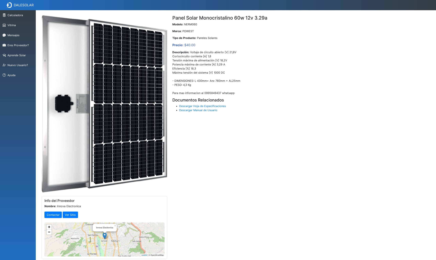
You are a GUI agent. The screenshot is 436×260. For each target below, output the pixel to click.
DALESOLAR (24, 5)
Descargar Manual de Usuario (198, 110)
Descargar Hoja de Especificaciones (202, 106)
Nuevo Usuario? (17, 65)
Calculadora (15, 15)
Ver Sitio (70, 214)
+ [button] (49, 227)
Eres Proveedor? (18, 45)
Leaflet (144, 255)
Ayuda (11, 75)
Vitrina (11, 25)
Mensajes (13, 35)
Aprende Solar (16, 55)
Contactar (53, 214)
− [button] (49, 232)
